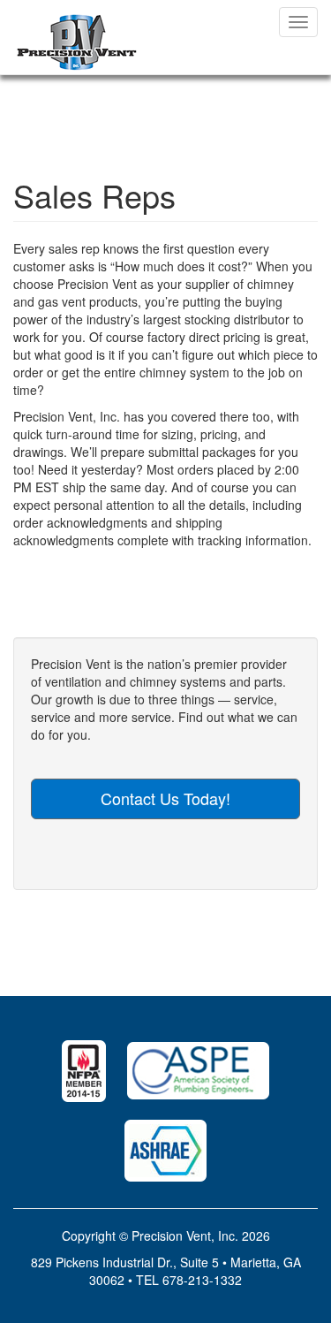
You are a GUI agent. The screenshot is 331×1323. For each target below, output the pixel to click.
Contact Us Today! (165, 798)
